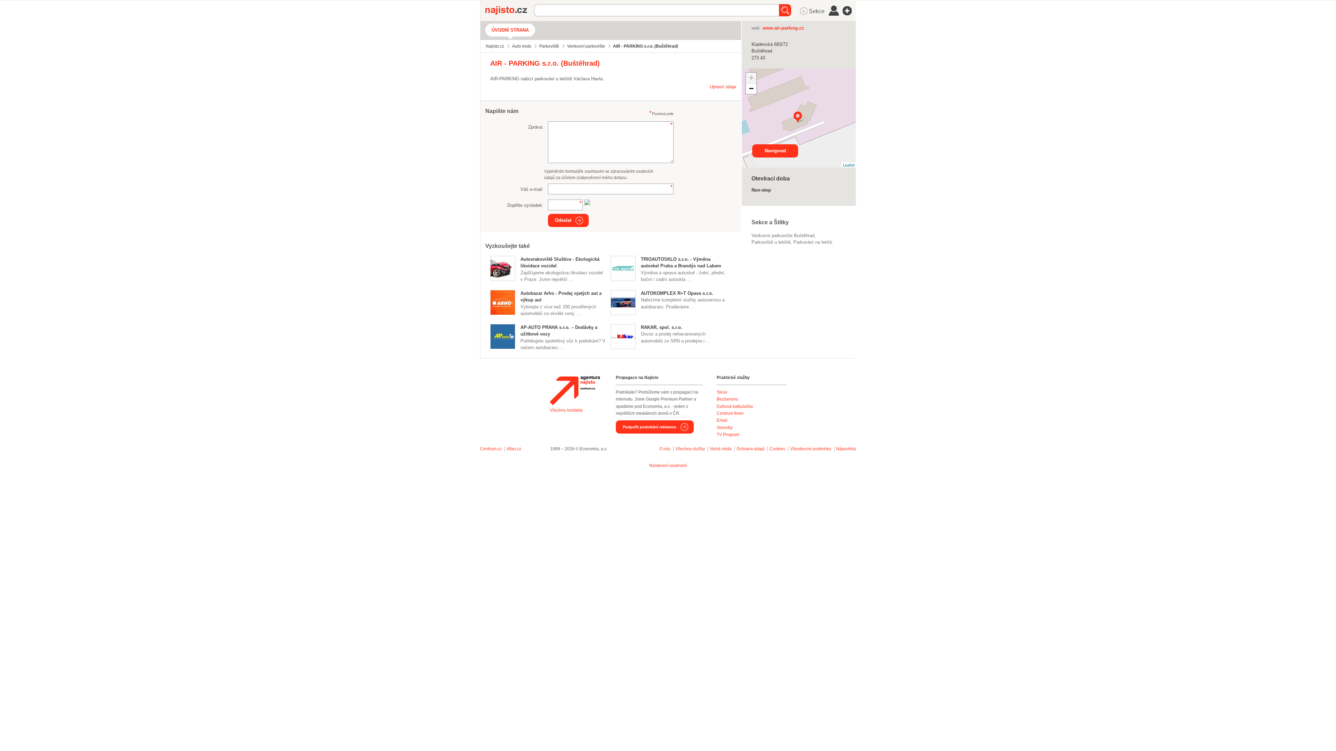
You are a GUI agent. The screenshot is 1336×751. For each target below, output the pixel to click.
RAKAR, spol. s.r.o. (661, 327)
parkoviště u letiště (771, 242)
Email (722, 420)
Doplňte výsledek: (525, 205)
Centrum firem (730, 413)
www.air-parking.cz (783, 28)
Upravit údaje (723, 86)
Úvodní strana (510, 30)
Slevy (722, 392)
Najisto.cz (509, 10)
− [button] (751, 88)
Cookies (777, 448)
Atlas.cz (514, 448)
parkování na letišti (812, 242)
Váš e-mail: (531, 189)
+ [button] (751, 77)
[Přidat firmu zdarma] (849, 11)
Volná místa (721, 448)
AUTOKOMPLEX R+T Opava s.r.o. (677, 293)
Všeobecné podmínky (810, 448)
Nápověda (846, 448)
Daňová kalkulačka (735, 406)
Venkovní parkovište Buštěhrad (783, 235)
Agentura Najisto (575, 390)
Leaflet (848, 165)
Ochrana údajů (751, 448)
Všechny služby (690, 448)
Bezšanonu (727, 399)
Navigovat (775, 150)
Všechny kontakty (566, 410)
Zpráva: (535, 127)
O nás (664, 448)
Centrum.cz (491, 448)
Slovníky (725, 427)
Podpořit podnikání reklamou (649, 427)
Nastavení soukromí (668, 465)
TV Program (728, 434)
